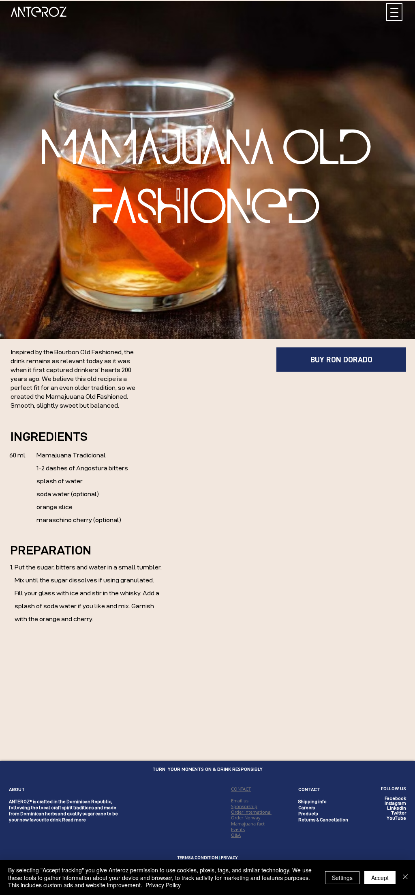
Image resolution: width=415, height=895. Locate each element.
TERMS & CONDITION (198, 857)
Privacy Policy (163, 885)
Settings (342, 878)
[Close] (405, 877)
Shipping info (312, 801)
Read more (74, 819)
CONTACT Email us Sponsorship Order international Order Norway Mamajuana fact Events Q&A (251, 812)
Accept (380, 878)
